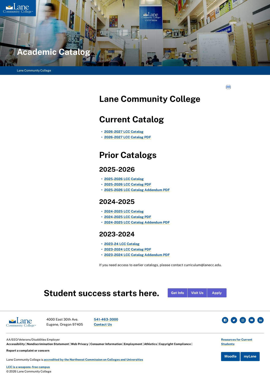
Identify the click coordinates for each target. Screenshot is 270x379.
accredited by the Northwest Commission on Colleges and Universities (93, 359)
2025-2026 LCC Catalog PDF (127, 184)
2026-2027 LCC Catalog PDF (127, 137)
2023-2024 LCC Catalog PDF (127, 249)
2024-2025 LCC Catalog (124, 211)
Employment (133, 344)
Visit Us (197, 293)
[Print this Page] (229, 87)
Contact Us (103, 324)
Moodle (230, 356)
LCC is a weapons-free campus (28, 367)
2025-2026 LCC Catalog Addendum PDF (137, 190)
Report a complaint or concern (27, 350)
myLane (250, 356)
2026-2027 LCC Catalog (123, 132)
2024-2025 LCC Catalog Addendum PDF (137, 222)
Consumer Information (106, 344)
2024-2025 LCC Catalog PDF (127, 217)
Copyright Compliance (175, 344)
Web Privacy (79, 344)
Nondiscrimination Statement (48, 344)
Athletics (150, 344)
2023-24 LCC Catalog (121, 244)
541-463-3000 (106, 319)
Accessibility (15, 344)
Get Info (177, 293)
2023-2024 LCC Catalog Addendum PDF (137, 255)
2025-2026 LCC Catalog (124, 179)
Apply (217, 293)
